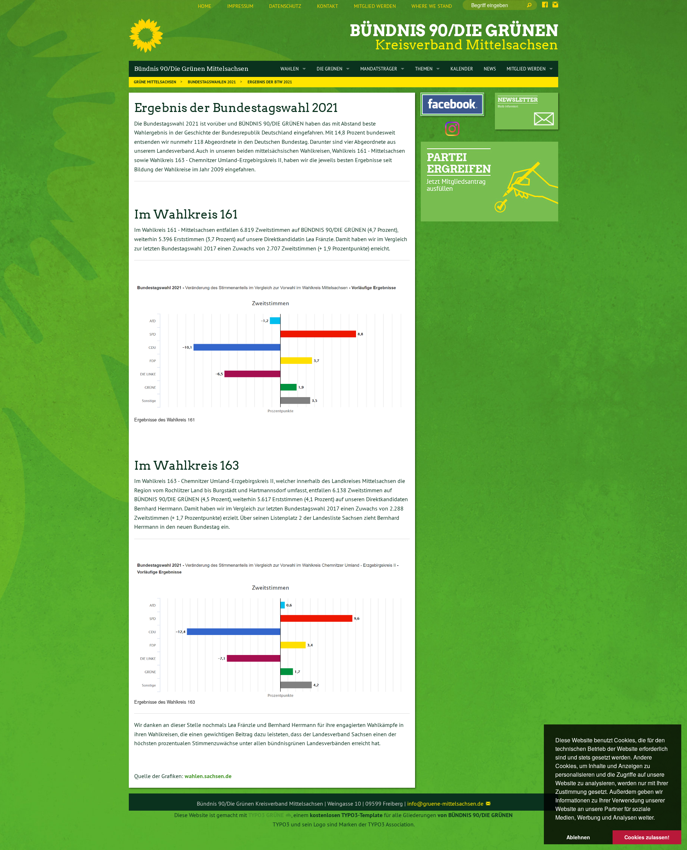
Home (204, 6)
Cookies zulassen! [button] (646, 837)
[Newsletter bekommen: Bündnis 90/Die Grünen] (526, 111)
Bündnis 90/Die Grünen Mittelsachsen (191, 68)
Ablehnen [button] (578, 837)
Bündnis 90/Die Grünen (454, 30)
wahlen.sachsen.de (208, 776)
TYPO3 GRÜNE (266, 815)
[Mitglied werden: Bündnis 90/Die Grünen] (489, 181)
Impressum (240, 6)
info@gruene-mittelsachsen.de (445, 803)
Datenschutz (285, 6)
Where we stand (431, 6)
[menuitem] (204, 6)
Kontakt (327, 6)
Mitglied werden (375, 6)
